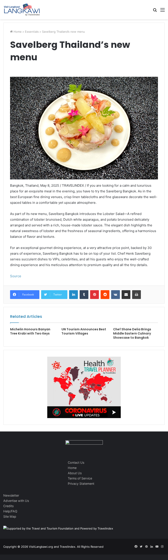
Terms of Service (80, 478)
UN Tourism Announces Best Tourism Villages (83, 331)
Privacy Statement (81, 483)
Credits (8, 506)
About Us (75, 473)
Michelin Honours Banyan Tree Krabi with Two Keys (30, 331)
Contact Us (76, 462)
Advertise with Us (16, 501)
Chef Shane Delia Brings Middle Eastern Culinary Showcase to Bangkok (132, 333)
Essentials (32, 31)
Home (17, 31)
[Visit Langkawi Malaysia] (21, 9)
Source (15, 276)
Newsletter (11, 495)
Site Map (9, 516)
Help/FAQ (10, 511)
